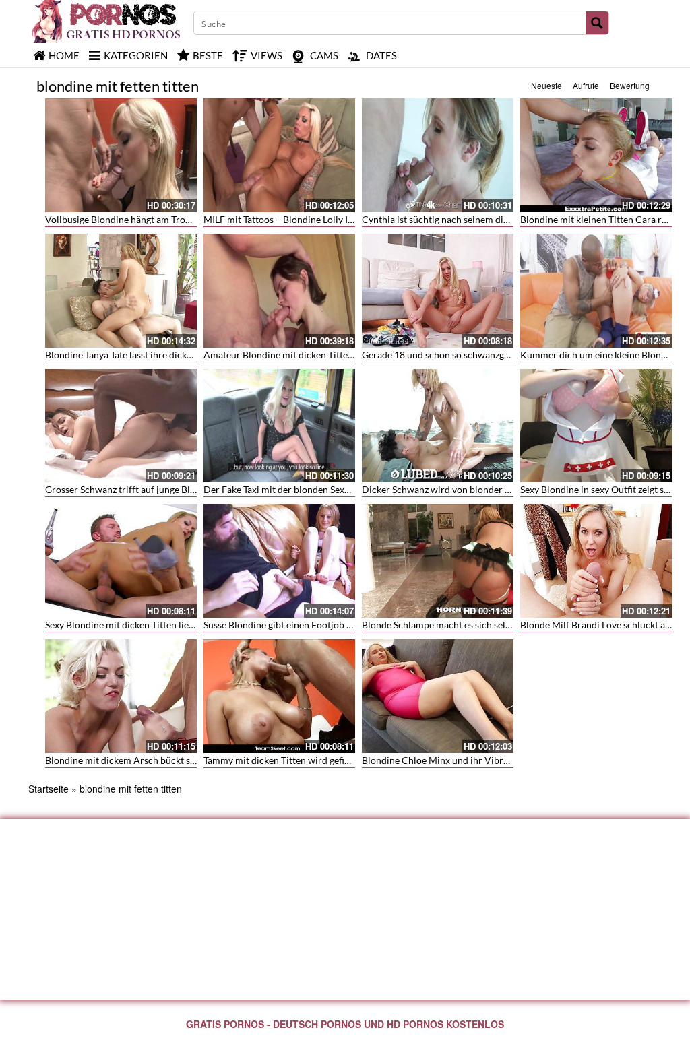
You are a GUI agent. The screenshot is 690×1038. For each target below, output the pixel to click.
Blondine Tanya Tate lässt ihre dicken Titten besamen (154, 354)
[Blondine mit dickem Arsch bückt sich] (121, 696)
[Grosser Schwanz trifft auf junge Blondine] (121, 426)
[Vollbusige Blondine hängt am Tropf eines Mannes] (121, 155)
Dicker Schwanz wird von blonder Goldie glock (459, 489)
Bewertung (630, 85)
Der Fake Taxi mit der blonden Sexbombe (288, 489)
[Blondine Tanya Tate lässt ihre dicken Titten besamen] (121, 291)
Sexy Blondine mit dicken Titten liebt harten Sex (144, 624)
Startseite (48, 789)
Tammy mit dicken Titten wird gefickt (280, 760)
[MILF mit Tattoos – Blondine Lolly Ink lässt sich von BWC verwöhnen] (279, 155)
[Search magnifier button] (597, 22)
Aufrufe (586, 85)
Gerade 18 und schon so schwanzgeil (438, 354)
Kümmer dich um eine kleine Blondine (599, 354)
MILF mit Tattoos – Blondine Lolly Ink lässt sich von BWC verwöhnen (346, 219)
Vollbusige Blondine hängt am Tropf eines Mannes (149, 219)
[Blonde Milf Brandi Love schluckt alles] (596, 561)
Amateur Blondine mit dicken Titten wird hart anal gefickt (323, 354)
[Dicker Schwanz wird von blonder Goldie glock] (437, 426)
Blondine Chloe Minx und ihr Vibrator (441, 760)
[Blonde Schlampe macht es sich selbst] (437, 561)
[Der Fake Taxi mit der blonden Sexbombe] (279, 426)
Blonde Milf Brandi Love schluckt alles (599, 624)
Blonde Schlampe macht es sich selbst (440, 624)
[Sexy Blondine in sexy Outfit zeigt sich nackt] (596, 426)
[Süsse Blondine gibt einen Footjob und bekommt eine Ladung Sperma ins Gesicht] (279, 561)
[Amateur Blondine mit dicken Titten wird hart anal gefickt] (279, 291)
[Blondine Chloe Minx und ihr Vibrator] (437, 696)
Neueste (546, 85)
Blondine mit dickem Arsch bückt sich (124, 760)
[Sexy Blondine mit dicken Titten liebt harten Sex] (121, 561)
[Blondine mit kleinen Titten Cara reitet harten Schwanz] (596, 155)
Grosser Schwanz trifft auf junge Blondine (132, 489)
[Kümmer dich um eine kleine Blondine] (596, 291)
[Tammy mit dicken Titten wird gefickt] (279, 696)
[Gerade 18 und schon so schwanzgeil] (437, 291)
